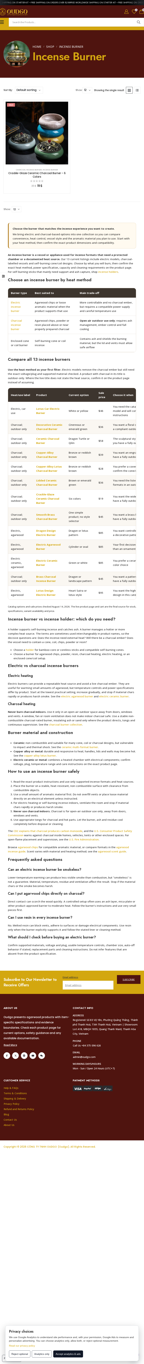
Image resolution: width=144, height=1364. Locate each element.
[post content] (37, 133)
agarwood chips (28, 847)
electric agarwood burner (77, 696)
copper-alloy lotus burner (40, 755)
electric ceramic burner (114, 696)
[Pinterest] (24, 1055)
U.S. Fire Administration (84, 839)
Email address (70, 977)
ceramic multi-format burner (80, 747)
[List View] (137, 90)
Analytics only (41, 1354)
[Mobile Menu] (2, 22)
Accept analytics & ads (68, 1354)
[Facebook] (7, 1055)
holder (30, 650)
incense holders (108, 272)
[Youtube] (33, 1055)
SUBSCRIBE (129, 979)
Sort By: (8, 90)
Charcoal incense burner (16, 325)
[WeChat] (41, 1055)
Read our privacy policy (22, 1345)
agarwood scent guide (112, 851)
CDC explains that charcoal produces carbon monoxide (48, 831)
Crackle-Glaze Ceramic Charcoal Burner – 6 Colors (37, 175)
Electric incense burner (16, 307)
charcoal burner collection (65, 724)
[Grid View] (129, 90)
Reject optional (19, 1354)
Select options (39, 160)
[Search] (138, 22)
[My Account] (126, 11)
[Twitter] (15, 1055)
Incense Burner (50, 169)
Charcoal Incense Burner (29, 169)
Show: (79, 90)
